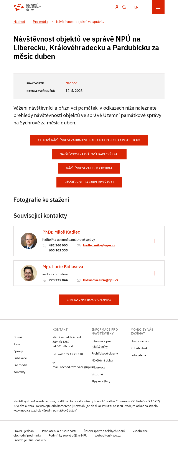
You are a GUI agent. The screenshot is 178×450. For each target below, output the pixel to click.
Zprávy (18, 351)
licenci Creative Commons (112, 401)
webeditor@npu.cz (107, 435)
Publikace (20, 358)
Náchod (71, 82)
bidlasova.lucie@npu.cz (101, 280)
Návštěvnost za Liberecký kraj (89, 168)
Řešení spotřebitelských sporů (105, 431)
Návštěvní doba (102, 360)
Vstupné (97, 374)
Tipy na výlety (101, 381)
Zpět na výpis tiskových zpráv (89, 300)
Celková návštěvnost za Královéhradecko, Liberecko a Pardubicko (89, 140)
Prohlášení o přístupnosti (59, 431)
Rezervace (98, 367)
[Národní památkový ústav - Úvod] (27, 7)
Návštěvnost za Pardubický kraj (89, 182)
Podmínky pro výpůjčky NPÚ (68, 435)
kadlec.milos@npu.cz (99, 245)
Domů (17, 337)
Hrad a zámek (140, 341)
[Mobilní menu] (158, 7)
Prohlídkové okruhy (105, 353)
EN (136, 7)
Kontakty (19, 372)
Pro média (20, 365)
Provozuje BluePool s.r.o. (29, 440)
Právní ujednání (24, 431)
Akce (16, 344)
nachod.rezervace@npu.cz (77, 367)
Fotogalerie (138, 355)
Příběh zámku (140, 348)
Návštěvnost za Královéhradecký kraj (89, 154)
